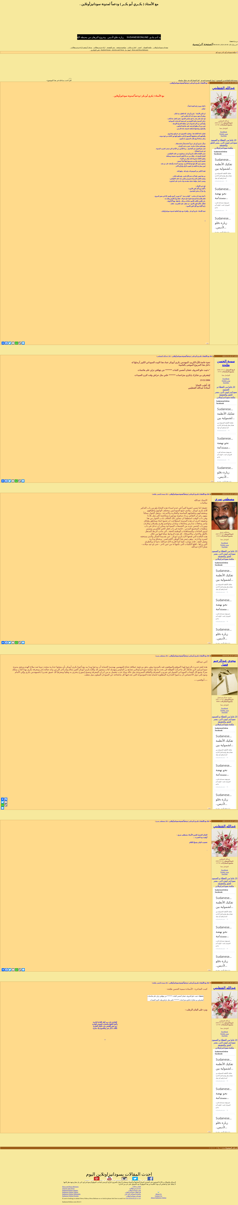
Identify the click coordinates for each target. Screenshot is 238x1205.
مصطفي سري (224, 499)
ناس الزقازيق (95, 50)
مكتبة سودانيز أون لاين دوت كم (226, 52)
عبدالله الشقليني (223, 88)
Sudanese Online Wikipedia (71, 1194)
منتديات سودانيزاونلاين (160, 47)
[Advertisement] (119, 21)
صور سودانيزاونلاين (134, 1190)
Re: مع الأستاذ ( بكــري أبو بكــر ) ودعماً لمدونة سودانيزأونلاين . (191, 356)
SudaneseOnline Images (70, 1190)
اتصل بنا (127, 50)
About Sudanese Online (158, 1198)
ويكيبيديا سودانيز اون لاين (132, 1194)
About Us (158, 1194)
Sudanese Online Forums (70, 1196)
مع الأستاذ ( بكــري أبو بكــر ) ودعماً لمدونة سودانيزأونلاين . (188, 83)
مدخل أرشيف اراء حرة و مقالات (81, 47)
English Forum (105, 50)
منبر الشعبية (110, 47)
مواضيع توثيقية (120, 47)
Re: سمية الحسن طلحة (160, 494)
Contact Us (158, 1196)
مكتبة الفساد (147, 47)
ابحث (139, 47)
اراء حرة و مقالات (99, 47)
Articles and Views (117, 50)
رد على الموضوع (231, 1148)
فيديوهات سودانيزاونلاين (133, 1192)
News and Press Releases (139, 50)
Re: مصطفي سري (162, 656)
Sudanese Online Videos (70, 1192)
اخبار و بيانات (131, 47)
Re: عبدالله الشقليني (164, 356)
